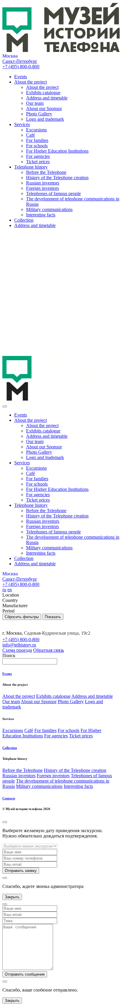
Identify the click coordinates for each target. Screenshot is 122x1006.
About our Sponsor (44, 108)
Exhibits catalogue (43, 92)
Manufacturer (15, 605)
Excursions (36, 129)
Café (30, 135)
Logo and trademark (45, 119)
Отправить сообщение (25, 974)
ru (4, 589)
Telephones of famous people (53, 193)
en (9, 589)
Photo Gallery (39, 113)
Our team (35, 103)
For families (37, 140)
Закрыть (12, 897)
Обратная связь (48, 650)
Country (10, 600)
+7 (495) (20, 66)
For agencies (38, 156)
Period (8, 610)
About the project (30, 81)
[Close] (4, 406)
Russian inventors (42, 182)
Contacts (8, 798)
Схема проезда (17, 650)
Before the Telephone (46, 172)
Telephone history (31, 166)
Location (10, 594)
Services (22, 124)
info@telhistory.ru (19, 644)
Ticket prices (38, 161)
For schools (37, 145)
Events (20, 76)
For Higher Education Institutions (57, 150)
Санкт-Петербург (19, 61)
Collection (23, 220)
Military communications (49, 209)
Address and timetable (47, 97)
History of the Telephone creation (57, 177)
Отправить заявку (21, 870)
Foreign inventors (42, 188)
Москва (10, 55)
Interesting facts (40, 214)
